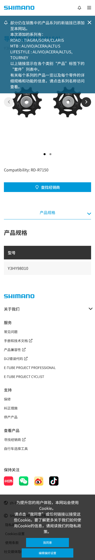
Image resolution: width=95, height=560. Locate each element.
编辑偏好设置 (47, 553)
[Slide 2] (50, 154)
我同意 (47, 542)
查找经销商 (50, 187)
